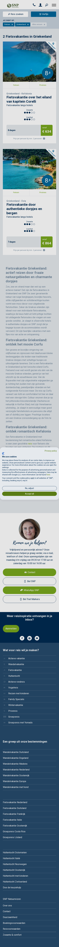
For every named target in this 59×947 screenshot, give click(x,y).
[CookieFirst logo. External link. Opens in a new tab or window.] (3, 453)
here (48, 475)
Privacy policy (51, 451)
